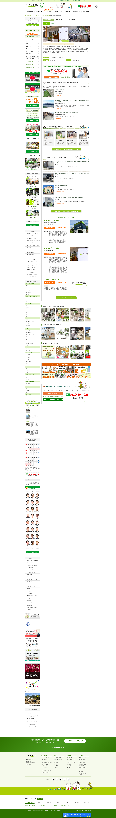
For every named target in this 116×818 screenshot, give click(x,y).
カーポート (28, 285)
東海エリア (44, 15)
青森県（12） (35, 805)
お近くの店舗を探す (32, 225)
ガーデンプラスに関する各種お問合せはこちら (54, 396)
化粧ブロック (28, 323)
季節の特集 (29, 247)
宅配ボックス (28, 316)
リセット (37, 36)
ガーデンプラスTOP (28, 15)
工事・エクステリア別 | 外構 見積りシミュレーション (33, 265)
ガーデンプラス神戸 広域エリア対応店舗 (32, 182)
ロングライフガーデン (31, 259)
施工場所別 (56, 762)
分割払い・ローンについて (32, 579)
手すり (27, 341)
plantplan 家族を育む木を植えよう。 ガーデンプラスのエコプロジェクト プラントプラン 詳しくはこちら (32, 147)
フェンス (27, 348)
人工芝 (27, 370)
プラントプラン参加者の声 (59, 769)
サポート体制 (44, 769)
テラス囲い (28, 359)
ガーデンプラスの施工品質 (32, 565)
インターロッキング (29, 330)
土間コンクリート (29, 292)
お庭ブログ (69, 764)
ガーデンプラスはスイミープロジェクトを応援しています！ (32, 685)
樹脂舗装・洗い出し (29, 343)
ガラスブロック (28, 325)
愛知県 (48, 15)
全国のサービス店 (58, 12)
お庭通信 (68, 767)
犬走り (27, 386)
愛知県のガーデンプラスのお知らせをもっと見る (66, 211)
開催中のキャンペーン (71, 759)
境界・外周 (28, 347)
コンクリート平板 (29, 332)
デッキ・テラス (29, 352)
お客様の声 (67, 12)
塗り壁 (27, 319)
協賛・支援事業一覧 (83, 767)
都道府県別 (56, 765)
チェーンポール (28, 290)
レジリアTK (29, 713)
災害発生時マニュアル (31, 586)
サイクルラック (28, 299)
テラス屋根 (28, 357)
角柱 (26, 310)
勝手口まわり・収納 (30, 381)
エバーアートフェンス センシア (32, 726)
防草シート (28, 392)
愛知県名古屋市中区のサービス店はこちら (67, 297)
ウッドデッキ (28, 354)
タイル (27, 345)
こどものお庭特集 (30, 235)
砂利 (26, 388)
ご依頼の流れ (39, 12)
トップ (46, 23)
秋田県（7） (56, 805)
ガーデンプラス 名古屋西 (52, 248)
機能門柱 (27, 307)
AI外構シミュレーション (31, 267)
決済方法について (30, 576)
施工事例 (48, 12)
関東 (39, 802)
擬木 (26, 339)
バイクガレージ (28, 301)
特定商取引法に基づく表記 (32, 595)
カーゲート (28, 287)
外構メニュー (76, 12)
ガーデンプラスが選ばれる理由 (30, 12)
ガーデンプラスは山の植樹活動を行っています (32, 698)
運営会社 (68, 0)
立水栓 (27, 372)
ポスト (27, 308)
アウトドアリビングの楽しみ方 (32, 233)
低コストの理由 (30, 567)
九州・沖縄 (86, 802)
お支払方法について (87, 0)
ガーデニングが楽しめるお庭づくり (33, 240)
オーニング (28, 365)
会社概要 (28, 588)
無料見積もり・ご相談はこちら (75, 740)
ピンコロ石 (28, 379)
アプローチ (28, 328)
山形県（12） (63, 805)
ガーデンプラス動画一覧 (31, 276)
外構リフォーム (31, 41)
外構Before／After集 (30, 257)
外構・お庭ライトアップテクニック (33, 245)
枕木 (26, 337)
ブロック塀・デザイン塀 (30, 318)
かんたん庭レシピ (70, 765)
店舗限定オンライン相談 (31, 609)
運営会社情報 (59, 810)
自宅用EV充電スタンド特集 (32, 274)
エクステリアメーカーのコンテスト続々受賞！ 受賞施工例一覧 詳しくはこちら (32, 164)
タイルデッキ (28, 356)
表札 (26, 314)
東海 (58, 802)
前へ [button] (27, 405)
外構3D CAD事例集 (30, 252)
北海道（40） (28, 805)
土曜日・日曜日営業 (47, 44)
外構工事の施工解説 (30, 254)
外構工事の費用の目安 (31, 269)
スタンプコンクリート (30, 334)
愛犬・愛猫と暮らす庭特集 (31, 238)
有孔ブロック (28, 327)
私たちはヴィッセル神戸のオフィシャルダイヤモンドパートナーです (32, 671)
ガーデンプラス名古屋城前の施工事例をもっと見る (66, 149)
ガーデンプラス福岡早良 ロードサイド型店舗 (32, 204)
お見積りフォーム (82, 774)
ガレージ (27, 294)
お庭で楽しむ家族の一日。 (31, 242)
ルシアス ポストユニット (31, 718)
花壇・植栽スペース (30, 374)
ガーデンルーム (28, 361)
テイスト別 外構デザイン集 (32, 261)
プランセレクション (30, 249)
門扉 (26, 305)
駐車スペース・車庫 (30, 283)
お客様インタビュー (70, 769)
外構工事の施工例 (57, 757)
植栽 (26, 377)
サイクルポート (28, 298)
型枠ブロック (28, 395)
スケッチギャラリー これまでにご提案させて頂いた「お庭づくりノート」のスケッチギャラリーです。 (32, 616)
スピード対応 (44, 765)
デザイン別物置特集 (30, 272)
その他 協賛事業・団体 (35, 705)
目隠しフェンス (28, 350)
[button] (90, 315)
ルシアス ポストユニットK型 (32, 719)
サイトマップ (56, 0)
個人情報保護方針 (63, 0)
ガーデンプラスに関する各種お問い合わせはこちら (66, 77)
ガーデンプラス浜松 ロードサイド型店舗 (32, 215)
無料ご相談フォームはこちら (52, 77)
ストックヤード (28, 383)
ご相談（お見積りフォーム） (32, 607)
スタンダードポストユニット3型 (32, 715)
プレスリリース (30, 591)
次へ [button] (37, 405)
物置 (26, 385)
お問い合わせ (86, 12)
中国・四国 (76, 802)
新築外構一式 (30, 39)
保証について (80, 0)
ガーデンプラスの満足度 (31, 572)
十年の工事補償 (62, 44)
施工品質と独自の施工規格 (47, 762)
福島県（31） (70, 805)
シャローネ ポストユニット (31, 716)
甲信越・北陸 (48, 802)
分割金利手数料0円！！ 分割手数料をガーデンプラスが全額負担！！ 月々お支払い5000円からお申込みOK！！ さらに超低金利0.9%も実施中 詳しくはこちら (32, 101)
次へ (88, 138)
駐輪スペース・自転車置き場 (31, 296)
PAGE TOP (87, 401)
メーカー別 (56, 764)
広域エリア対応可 (55, 44)
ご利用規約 (29, 598)
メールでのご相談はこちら (33, 552)
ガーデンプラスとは (45, 757)
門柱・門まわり (29, 303)
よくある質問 (29, 584)
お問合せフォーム (82, 773)
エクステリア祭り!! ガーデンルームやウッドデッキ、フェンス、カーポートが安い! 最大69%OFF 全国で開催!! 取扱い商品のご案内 (32, 130)
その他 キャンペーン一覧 (34, 155)
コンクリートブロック (30, 321)
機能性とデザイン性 (30, 562)
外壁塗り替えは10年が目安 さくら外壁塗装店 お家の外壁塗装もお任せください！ (32, 633)
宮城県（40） (49, 805)
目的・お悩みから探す (58, 759)
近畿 (67, 802)
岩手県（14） (42, 805)
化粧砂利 (27, 390)
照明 (26, 312)
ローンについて (82, 759)
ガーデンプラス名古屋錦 (52, 279)
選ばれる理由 (44, 759)
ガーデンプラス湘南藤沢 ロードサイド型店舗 (32, 193)
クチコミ (59, 23)
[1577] (83, 369)
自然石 (27, 336)
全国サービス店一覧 (45, 772)
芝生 (26, 368)
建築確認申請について (31, 600)
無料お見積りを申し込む (32, 25)
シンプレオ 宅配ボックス (31, 724)
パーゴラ (27, 363)
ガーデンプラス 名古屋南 (52, 220)
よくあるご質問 (74, 0)
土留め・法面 (28, 394)
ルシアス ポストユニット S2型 (32, 721)
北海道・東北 (30, 802)
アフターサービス (70, 44)
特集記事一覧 (69, 757)
